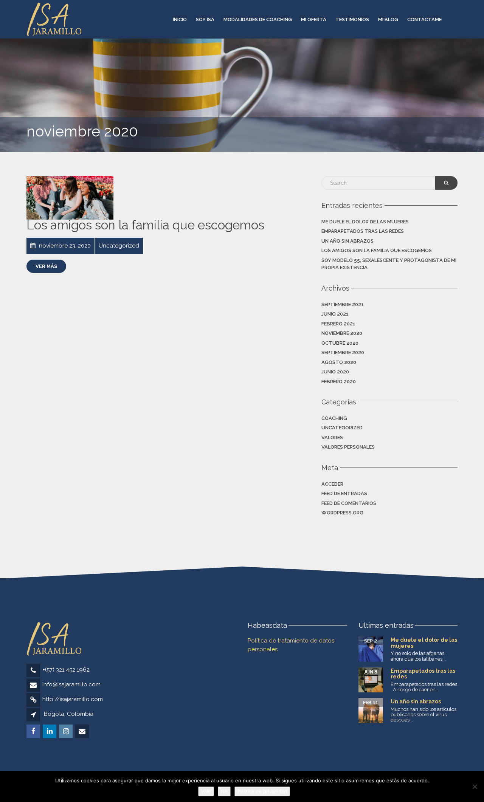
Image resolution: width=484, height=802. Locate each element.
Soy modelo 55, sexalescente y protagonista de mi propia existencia (388, 264)
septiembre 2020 (342, 352)
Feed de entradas (344, 493)
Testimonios (352, 19)
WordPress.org (342, 513)
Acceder (332, 484)
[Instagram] (66, 731)
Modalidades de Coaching (257, 19)
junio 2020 (335, 372)
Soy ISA (205, 19)
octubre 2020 (339, 343)
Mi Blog (388, 19)
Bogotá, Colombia (68, 714)
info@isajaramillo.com (71, 684)
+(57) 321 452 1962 (66, 669)
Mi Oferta (313, 19)
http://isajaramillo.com (72, 699)
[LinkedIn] (50, 731)
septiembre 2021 (342, 304)
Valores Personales (348, 447)
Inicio (180, 19)
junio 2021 (335, 314)
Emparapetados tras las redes (362, 231)
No (224, 791)
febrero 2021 (338, 324)
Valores (332, 437)
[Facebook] (33, 731)
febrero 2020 (338, 381)
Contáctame (424, 19)
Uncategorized (342, 427)
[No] (474, 786)
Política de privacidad (262, 791)
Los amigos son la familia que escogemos (145, 225)
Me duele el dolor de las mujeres (365, 221)
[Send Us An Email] (82, 731)
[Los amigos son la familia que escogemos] (69, 198)
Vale (206, 791)
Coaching (334, 418)
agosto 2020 (338, 362)
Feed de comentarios (348, 503)
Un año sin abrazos (347, 241)
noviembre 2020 (341, 333)
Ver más (46, 266)
